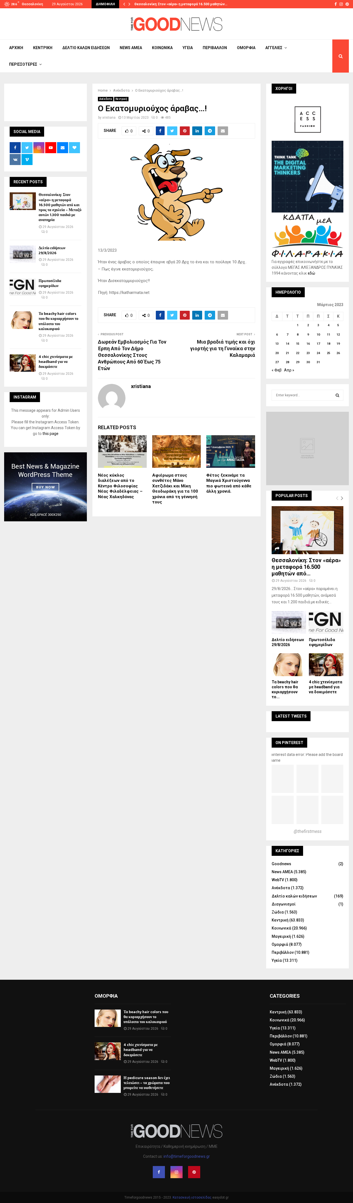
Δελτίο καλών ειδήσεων (86, 48)
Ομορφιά (246, 48)
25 (328, 353)
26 (338, 353)
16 (308, 344)
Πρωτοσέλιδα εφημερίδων (50, 283)
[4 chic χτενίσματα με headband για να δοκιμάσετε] (23, 363)
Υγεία (188, 48)
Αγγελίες (273, 48)
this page (50, 433)
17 (318, 344)
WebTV (278, 880)
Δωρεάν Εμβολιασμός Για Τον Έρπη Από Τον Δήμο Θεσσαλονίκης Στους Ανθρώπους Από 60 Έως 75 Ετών (132, 355)
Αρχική (16, 48)
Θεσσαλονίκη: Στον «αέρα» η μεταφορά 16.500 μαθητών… (180, 4)
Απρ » (289, 370)
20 (277, 353)
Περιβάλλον (215, 48)
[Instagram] (176, 1172)
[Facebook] (159, 1172)
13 (277, 344)
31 (318, 362)
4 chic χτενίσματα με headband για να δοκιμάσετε (56, 362)
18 (328, 344)
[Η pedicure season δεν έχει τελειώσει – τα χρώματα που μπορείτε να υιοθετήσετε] (108, 1084)
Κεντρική (42, 48)
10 (318, 334)
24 (318, 353)
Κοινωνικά (162, 48)
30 (308, 362)
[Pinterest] (194, 1172)
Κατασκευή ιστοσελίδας (192, 1197)
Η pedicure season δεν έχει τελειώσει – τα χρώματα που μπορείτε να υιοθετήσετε (147, 1083)
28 (287, 362)
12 (338, 334)
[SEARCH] (337, 395)
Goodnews (281, 864)
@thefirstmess (308, 831)
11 (328, 334)
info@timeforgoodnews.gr (187, 1156)
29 (297, 362)
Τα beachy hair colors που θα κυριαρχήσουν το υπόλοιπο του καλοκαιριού (58, 321)
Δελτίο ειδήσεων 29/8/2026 (52, 250)
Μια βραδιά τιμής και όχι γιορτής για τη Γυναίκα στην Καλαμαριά (222, 348)
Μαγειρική (281, 936)
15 (297, 344)
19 (338, 344)
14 (287, 344)
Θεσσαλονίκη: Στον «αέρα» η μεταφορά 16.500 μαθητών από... (306, 567)
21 (287, 353)
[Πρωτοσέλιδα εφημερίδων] (23, 287)
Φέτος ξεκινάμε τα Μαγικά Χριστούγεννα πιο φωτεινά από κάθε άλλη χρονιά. (229, 483)
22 (297, 353)
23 (308, 353)
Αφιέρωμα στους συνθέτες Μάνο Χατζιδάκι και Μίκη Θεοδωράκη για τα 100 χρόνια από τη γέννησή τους (175, 489)
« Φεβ (277, 370)
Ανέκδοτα (105, 98)
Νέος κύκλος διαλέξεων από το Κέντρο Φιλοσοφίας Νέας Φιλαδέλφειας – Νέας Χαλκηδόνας (120, 486)
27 (277, 362)
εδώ (311, 273)
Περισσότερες (23, 64)
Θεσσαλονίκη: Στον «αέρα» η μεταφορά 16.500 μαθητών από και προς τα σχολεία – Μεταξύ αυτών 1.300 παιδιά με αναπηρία (60, 207)
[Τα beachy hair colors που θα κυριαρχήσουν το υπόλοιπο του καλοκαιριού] (23, 320)
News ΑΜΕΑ (131, 48)
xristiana (109, 117)
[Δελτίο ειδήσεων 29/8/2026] (23, 254)
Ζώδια (278, 912)
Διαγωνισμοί (284, 904)
